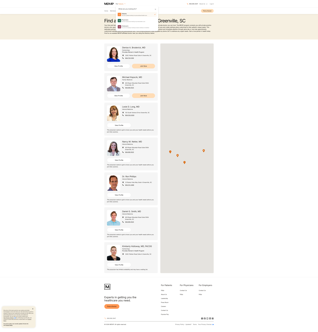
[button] (177, 155)
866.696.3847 (193, 4)
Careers (163, 306)
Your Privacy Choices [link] (205, 324)
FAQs (162, 290)
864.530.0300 (129, 115)
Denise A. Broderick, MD (133, 47)
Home (106, 11)
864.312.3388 (129, 185)
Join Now (143, 66)
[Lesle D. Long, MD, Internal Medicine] (113, 113)
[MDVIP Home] (110, 4)
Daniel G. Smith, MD (131, 211)
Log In (212, 4)
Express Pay (165, 314)
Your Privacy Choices (8, 317)
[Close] (155, 9)
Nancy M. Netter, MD (132, 141)
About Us (164, 294)
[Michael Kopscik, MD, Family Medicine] (113, 83)
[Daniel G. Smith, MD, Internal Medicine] (113, 218)
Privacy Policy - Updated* (183, 324)
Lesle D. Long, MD (130, 107)
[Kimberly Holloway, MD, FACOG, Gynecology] (113, 252)
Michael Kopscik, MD (132, 77)
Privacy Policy (9, 325)
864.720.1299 (129, 58)
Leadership (164, 298)
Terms (195, 324)
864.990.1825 (129, 88)
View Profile (118, 66)
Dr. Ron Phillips (129, 176)
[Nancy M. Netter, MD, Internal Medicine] (113, 148)
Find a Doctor (207, 11)
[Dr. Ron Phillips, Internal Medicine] (113, 183)
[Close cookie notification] (33, 309)
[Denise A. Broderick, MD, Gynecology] (113, 54)
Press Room (164, 302)
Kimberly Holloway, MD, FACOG (137, 246)
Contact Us (164, 310)
